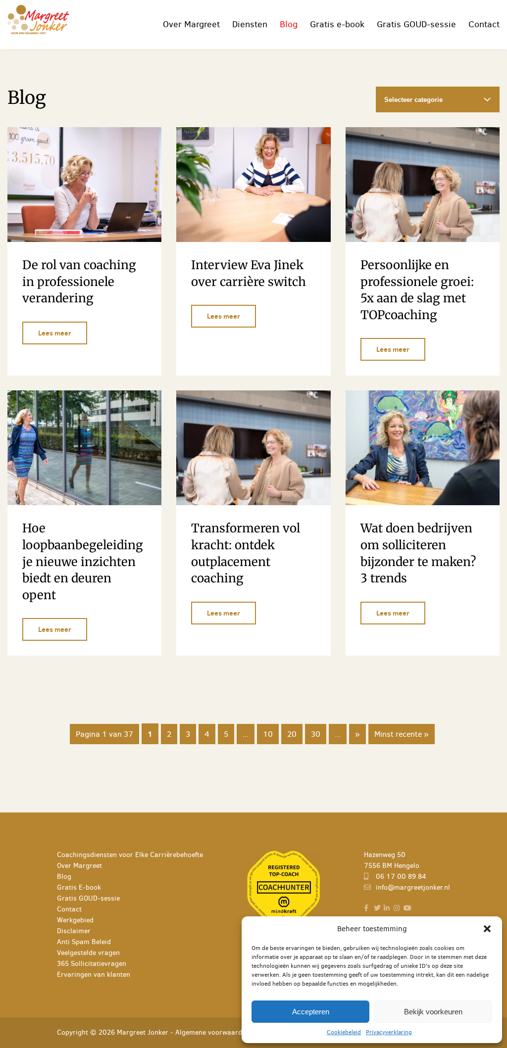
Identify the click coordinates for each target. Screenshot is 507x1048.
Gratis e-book (337, 24)
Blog (289, 24)
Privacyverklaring (389, 1032)
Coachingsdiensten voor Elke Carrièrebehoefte (130, 854)
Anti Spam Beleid (84, 942)
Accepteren (310, 1011)
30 (315, 734)
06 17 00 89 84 (400, 876)
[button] (487, 929)
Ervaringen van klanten (93, 974)
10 (268, 734)
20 (292, 734)
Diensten (249, 24)
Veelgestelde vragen (88, 952)
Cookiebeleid (344, 1032)
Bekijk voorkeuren (433, 1011)
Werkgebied (75, 920)
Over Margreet (191, 24)
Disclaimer (74, 931)
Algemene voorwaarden (212, 1032)
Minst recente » (401, 734)
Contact (484, 24)
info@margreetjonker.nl (412, 887)
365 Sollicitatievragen (91, 963)
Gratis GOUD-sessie (416, 24)
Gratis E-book (79, 887)
